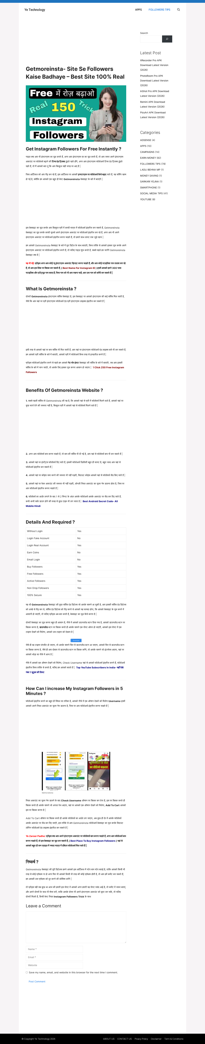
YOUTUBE (145, 199)
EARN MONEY (148, 157)
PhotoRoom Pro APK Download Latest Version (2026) (154, 80)
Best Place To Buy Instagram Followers (92, 840)
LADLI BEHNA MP (150, 169)
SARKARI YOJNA (149, 181)
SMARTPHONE (148, 187)
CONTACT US (124, 1038)
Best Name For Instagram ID (79, 268)
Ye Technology (34, 10)
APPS (138, 9)
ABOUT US (108, 1038)
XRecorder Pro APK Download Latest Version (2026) (154, 65)
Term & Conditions (173, 1038)
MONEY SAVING (149, 175)
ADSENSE (145, 140)
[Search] (167, 39)
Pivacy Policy (141, 1038)
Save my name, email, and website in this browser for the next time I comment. (73, 972)
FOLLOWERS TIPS (159, 9)
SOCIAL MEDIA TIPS (151, 193)
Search (144, 33)
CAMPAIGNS (147, 152)
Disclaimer (156, 1038)
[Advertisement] (76, 44)
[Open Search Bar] (178, 10)
